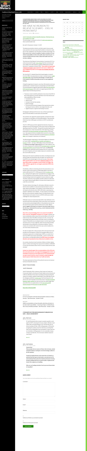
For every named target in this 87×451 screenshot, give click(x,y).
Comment (25, 381)
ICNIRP (52, 20)
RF (68, 55)
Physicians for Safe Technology (40, 284)
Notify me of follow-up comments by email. (33, 417)
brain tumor (34, 19)
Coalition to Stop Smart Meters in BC (12, 12)
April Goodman (29, 344)
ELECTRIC (71, 48)
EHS (67, 48)
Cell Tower (48, 19)
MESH (82, 52)
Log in (3, 213)
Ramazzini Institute (43, 22)
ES (70, 52)
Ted (31, 33)
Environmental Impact (32, 20)
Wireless (76, 57)
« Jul (64, 36)
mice (38, 147)
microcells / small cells (76, 54)
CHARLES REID (76, 44)
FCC (38, 20)
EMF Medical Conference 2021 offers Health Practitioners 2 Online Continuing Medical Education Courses (7, 118)
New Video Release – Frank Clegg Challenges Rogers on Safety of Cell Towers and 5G (7, 143)
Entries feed (4, 214)
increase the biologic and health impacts (38, 131)
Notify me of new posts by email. (30, 422)
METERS (70, 54)
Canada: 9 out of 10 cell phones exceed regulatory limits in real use (7, 60)
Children (25, 20)
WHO (28, 23)
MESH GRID (65, 54)
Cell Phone (43, 19)
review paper (38, 278)
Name (24, 399)
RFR (23, 23)
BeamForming (27, 19)
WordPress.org (4, 218)
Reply (28, 337)
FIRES (72, 52)
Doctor (64, 48)
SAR (25, 23)
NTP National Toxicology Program (36, 21)
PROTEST (82, 54)
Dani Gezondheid (5, 188)
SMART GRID (71, 55)
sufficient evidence (45, 160)
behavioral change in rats (30, 67)
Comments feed (5, 216)
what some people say (47, 40)
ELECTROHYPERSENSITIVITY (73, 50)
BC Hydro (68, 44)
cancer (38, 19)
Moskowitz (25, 21)
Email (24, 404)
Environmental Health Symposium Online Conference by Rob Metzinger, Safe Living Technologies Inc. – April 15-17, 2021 (7, 156)
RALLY (67, 55)
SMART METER (76, 55)
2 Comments (36, 33)
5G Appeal (44, 252)
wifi (74, 57)
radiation (64, 55)
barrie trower (65, 44)
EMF (69, 52)
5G (23, 19)
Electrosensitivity (66, 52)
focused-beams (43, 20)
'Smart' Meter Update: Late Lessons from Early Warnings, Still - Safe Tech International (7, 195)
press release (39, 63)
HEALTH (48, 20)
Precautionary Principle (33, 22)
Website (25, 410)
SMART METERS (68, 57)
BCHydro (72, 44)
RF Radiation (51, 22)
